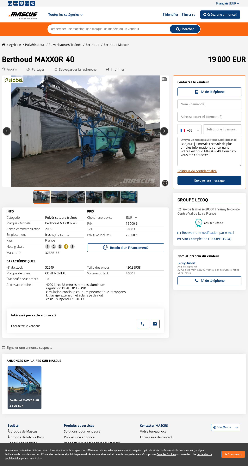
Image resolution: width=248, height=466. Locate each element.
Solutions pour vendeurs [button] (82, 431)
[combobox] (126, 217)
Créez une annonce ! (222, 14)
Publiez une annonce (79, 437)
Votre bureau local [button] (153, 431)
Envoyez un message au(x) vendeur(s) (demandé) (209, 139)
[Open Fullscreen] (165, 183)
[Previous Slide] (7, 131)
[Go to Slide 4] (94, 197)
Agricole (15, 45)
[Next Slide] (164, 131)
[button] (9, 69)
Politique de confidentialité (197, 171)
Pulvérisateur (35, 45)
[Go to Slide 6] (129, 197)
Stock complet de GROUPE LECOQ (206, 239)
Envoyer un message (209, 180)
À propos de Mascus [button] (22, 431)
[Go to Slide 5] (111, 197)
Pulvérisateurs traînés (65, 45)
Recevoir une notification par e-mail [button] (208, 232)
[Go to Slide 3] (76, 197)
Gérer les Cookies (166, 454)
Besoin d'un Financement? (129, 248)
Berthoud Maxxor (116, 45)
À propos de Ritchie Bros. (26, 437)
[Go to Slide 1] (41, 197)
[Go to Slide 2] (59, 197)
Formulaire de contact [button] (156, 437)
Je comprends (233, 454)
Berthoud (92, 45)
